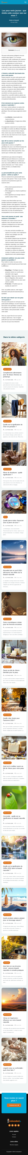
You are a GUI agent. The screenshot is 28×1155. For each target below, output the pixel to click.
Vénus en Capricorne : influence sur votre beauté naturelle (12, 1020)
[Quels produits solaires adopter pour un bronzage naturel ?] (14, 899)
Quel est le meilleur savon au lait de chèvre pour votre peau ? (13, 768)
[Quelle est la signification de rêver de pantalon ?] (14, 406)
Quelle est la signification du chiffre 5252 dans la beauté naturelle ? (12, 868)
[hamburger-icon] (25, 2)
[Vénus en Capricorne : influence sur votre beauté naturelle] (14, 999)
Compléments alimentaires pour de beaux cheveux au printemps (12, 375)
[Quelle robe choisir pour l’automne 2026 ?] (14, 699)
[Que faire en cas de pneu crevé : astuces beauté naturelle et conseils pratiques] (14, 947)
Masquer (17, 50)
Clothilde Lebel (9, 379)
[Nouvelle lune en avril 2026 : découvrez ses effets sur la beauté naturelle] (14, 552)
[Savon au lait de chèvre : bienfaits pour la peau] (14, 651)
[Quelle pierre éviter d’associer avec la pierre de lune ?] (14, 502)
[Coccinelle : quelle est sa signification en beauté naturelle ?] (14, 797)
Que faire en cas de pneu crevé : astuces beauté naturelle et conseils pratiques (13, 968)
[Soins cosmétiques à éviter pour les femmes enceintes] (14, 603)
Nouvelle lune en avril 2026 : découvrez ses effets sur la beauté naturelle (13, 572)
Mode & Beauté (7, 369)
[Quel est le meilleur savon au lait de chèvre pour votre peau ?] (14, 747)
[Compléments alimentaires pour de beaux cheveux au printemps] (14, 354)
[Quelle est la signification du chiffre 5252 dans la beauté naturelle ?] (14, 847)
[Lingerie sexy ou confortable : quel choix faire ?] (14, 1049)
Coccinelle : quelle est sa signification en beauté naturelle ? (14, 818)
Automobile (6, 962)
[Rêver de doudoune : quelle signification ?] (14, 454)
